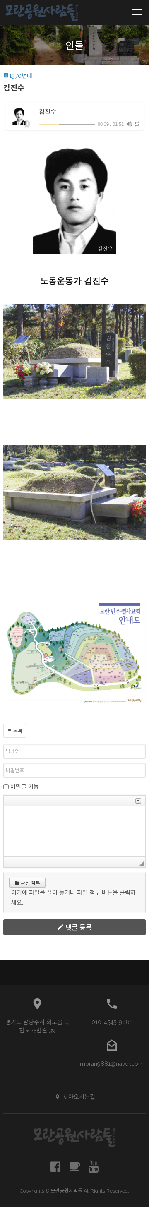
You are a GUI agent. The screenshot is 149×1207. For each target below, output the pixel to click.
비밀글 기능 (24, 786)
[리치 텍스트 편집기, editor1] (74, 831)
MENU (133, 12)
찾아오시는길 (79, 1097)
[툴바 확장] (138, 801)
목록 (17, 731)
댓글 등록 (78, 927)
